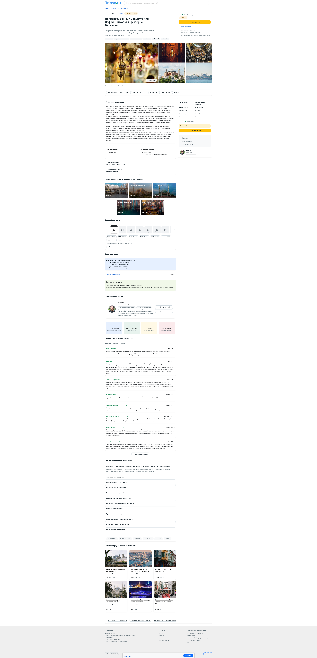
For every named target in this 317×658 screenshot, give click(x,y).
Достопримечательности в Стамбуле (165, 620)
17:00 (133, 240)
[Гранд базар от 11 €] (152, 214)
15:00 (111, 240)
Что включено (112, 92)
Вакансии (161, 635)
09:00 (111, 236)
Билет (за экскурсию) (113, 274)
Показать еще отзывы (141, 454)
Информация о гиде (191, 153)
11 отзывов (120, 13)
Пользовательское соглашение (195, 633)
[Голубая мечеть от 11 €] (164, 197)
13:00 (155, 236)
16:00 (122, 240)
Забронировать (195, 22)
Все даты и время (114, 247)
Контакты (162, 633)
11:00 (133, 236)
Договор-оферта (191, 635)
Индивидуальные (125, 538)
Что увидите (137, 92)
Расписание (153, 92)
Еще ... (188, 642)
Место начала (124, 92)
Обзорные (137, 538)
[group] (140, 39)
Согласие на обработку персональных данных (199, 638)
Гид (145, 92)
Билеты (167, 538)
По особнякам (112, 538)
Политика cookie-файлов (193, 640)
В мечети (158, 538)
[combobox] (166, 3)
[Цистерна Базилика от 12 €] (128, 214)
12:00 (144, 236)
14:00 (166, 236)
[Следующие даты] (173, 229)
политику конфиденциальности (159, 654)
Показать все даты (186, 26)
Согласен (188, 655)
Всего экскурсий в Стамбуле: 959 (117, 620)
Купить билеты (165, 92)
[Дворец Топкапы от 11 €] (116, 197)
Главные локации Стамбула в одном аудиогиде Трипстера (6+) (164, 601)
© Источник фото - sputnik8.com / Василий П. (116, 85)
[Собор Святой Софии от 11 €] (140, 197)
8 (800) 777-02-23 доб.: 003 (113, 639)
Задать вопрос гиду (165, 311)
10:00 (122, 236)
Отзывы (176, 92)
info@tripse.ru (109, 637)
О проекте (162, 638)
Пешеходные (147, 538)
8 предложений (165, 307)
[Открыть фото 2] (171, 53)
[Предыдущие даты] (107, 229)
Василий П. (121, 302)
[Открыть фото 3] (199, 53)
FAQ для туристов (164, 640)
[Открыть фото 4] (171, 73)
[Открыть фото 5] (199, 73)
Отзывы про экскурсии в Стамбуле (140, 620)
